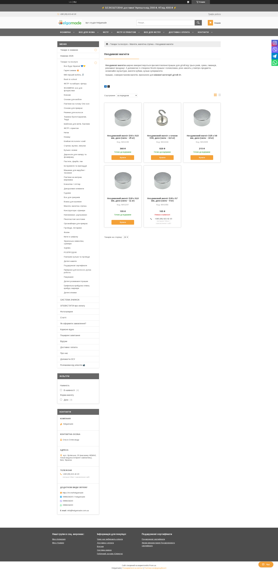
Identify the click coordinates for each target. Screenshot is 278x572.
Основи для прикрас (73, 108)
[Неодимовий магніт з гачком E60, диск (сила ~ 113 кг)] (162, 117)
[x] (108, 87)
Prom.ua (152, 565)
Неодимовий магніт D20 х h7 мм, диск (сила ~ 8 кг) (162, 199)
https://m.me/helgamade (73, 493)
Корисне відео (67, 329)
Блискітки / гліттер (72, 184)
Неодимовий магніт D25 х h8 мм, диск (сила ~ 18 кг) (202, 137)
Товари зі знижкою (69, 50)
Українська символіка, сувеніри (74, 242)
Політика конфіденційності (155, 568)
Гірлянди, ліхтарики (73, 228)
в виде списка (219, 96)
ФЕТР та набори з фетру (75, 84)
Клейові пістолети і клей (74, 141)
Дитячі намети (70, 261)
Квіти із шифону (71, 237)
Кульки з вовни (70, 150)
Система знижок (104, 550)
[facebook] (105, 87)
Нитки (66, 132)
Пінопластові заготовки (74, 219)
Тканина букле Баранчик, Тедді (75, 118)
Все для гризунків (72, 197)
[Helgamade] (69, 25)
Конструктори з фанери (74, 210)
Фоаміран (65, 32)
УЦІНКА (67, 248)
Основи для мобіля (73, 99)
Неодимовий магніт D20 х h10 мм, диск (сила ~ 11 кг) (123, 199)
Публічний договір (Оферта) (110, 554)
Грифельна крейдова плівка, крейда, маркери (77, 287)
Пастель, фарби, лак (73, 161)
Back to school (70, 79)
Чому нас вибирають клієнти (110, 539)
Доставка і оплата (179, 32)
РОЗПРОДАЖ (70, 252)
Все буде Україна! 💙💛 (74, 66)
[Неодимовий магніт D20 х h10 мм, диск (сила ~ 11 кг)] (122, 180)
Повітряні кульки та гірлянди (77, 257)
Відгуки (63, 341)
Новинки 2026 (66, 56)
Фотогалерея (66, 311)
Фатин (67, 232)
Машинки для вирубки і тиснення (74, 171)
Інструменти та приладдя (75, 166)
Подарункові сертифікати (75, 265)
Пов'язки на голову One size (76, 104)
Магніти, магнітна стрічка (141, 44)
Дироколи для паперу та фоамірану (75, 155)
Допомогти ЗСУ (67, 359)
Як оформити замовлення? (73, 323)
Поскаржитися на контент (132, 568)
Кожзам (67, 95)
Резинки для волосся (73, 112)
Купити (123, 158)
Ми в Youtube (58, 543)
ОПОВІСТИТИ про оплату (72, 306)
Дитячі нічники (70, 293)
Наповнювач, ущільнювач (75, 215)
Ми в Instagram (59, 539)
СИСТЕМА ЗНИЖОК (69, 300)
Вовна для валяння (73, 202)
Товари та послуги (119, 44)
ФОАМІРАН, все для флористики (73, 89)
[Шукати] (198, 22)
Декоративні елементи (74, 189)
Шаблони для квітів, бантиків (77, 124)
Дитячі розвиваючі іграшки (76, 281)
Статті (63, 317)
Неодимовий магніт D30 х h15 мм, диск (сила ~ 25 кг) (123, 137)
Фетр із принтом (126, 32)
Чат (268, 564)
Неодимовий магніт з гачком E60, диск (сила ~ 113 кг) (162, 137)
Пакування (68, 277)
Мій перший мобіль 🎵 (74, 75)
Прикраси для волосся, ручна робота (77, 271)
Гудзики (67, 193)
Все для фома (87, 32)
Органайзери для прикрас (76, 223)
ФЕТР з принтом (71, 128)
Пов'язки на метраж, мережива (73, 178)
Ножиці (67, 137)
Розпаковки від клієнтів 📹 (72, 365)
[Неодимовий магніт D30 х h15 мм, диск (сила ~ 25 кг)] (122, 117)
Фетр (106, 32)
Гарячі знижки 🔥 (71, 70)
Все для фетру (152, 32)
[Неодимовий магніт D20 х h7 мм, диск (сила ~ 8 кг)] (162, 180)
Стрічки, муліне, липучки (75, 146)
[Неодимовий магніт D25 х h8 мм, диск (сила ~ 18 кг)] (201, 117)
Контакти (203, 32)
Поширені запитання (70, 335)
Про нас (64, 353)
